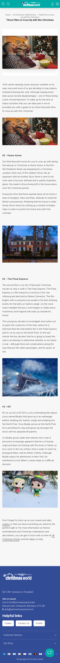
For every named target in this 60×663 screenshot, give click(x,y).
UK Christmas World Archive (24, 15)
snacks (6, 524)
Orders (8, 623)
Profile (39, 623)
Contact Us (23, 623)
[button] (57, 4)
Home (8, 15)
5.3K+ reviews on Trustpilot (19, 592)
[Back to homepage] (30, 4)
